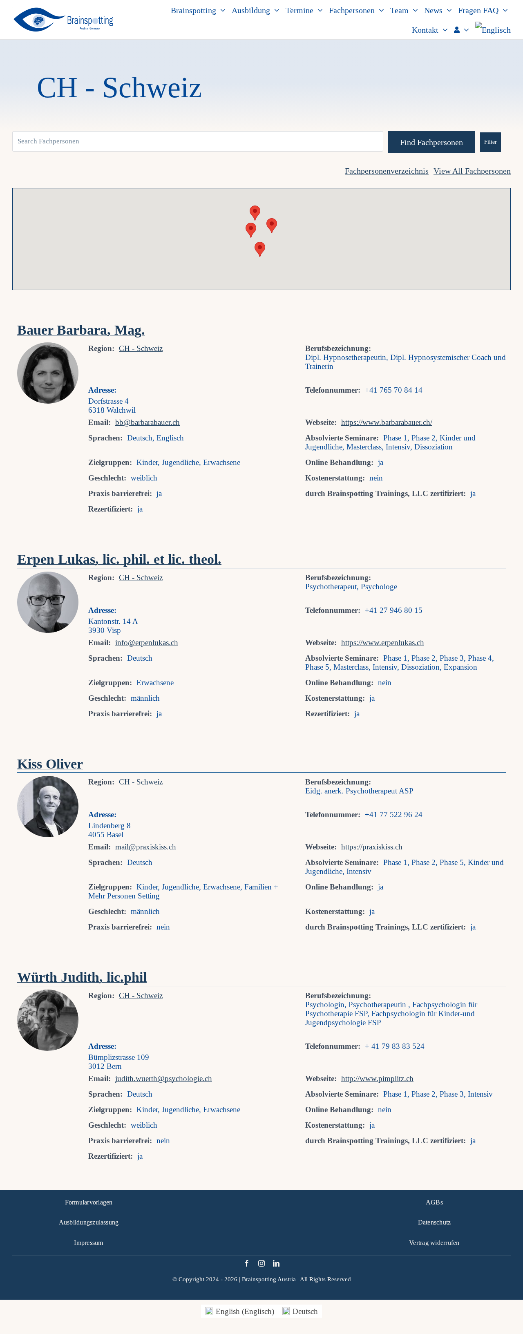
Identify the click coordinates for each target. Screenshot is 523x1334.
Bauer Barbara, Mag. (81, 329)
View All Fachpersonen (472, 170)
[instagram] (261, 1263)
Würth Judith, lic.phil (82, 977)
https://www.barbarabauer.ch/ (386, 422)
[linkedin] (276, 1263)
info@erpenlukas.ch (146, 642)
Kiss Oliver (50, 763)
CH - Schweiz (141, 348)
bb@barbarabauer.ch (147, 422)
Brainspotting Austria (269, 1279)
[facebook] (247, 1263)
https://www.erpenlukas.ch (382, 642)
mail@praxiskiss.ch (145, 846)
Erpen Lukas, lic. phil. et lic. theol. (119, 559)
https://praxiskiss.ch (371, 846)
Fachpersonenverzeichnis (387, 170)
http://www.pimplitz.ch (377, 1078)
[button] (271, 225)
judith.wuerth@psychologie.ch (163, 1078)
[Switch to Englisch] (493, 29)
